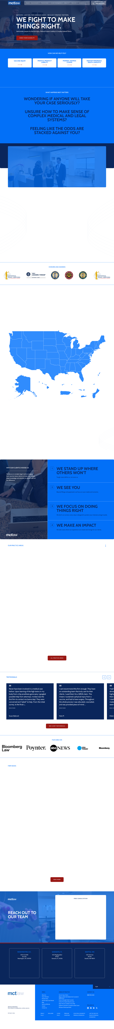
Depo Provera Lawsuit (44, 794)
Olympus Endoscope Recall (65, 1007)
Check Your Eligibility (27, 38)
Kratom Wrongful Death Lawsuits (66, 1000)
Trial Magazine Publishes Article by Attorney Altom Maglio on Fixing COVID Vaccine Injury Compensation (69, 818)
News (52, 814)
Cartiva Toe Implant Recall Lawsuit (66, 1001)
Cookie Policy (58, 1014)
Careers (43, 1006)
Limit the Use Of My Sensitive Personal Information (93, 1015)
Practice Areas (44, 3)
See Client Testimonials (57, 726)
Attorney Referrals (46, 1004)
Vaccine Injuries (35, 3)
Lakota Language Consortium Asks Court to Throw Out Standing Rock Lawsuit (65, 859)
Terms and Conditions (67, 1014)
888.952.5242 (90, 995)
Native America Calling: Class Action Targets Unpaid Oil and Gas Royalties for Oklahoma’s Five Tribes (70, 839)
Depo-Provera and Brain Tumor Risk (67, 1003)
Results (28, 3)
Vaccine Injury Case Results (48, 1000)
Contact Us (82, 3)
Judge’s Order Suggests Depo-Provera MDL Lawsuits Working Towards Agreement (66, 797)
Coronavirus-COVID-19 (44, 773)
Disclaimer (50, 1013)
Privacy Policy (42, 1014)
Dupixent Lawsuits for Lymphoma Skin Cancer (69, 1005)
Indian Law (41, 835)
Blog (43, 1002)
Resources (74, 3)
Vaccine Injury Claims (63, 995)
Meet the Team (57, 256)
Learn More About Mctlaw (53, 444)
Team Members (45, 996)
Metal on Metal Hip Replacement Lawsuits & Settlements (69, 997)
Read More (57, 879)
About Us (66, 3)
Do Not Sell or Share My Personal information (79, 1014)
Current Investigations (56, 3)
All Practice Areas (57, 658)
